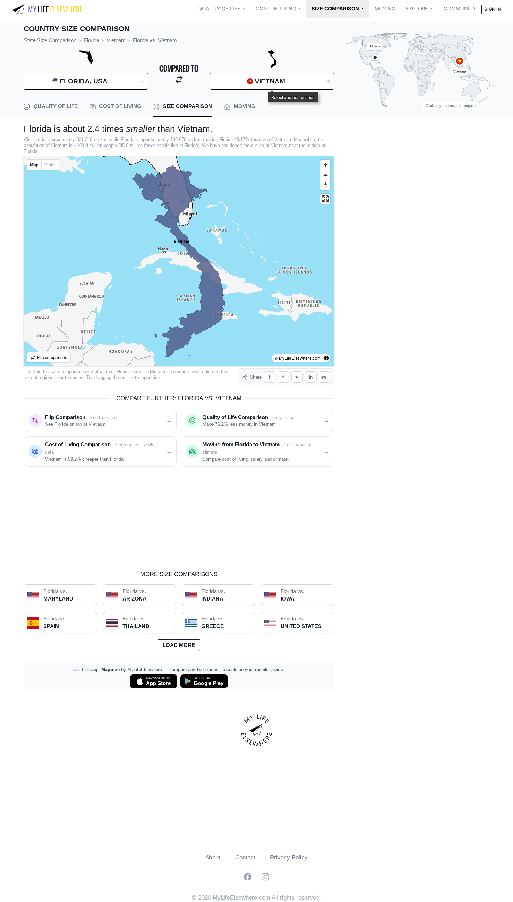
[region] (179, 261)
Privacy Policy (289, 857)
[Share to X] (283, 377)
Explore (417, 9)
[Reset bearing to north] (325, 185)
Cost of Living (276, 9)
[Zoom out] (325, 175)
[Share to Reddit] (324, 377)
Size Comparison (335, 9)
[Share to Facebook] (269, 377)
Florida (123, 371)
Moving (384, 9)
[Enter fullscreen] (325, 199)
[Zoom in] (325, 165)
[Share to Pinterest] (297, 377)
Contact (245, 857)
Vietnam (98, 371)
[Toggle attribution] (326, 358)
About (212, 857)
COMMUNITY (460, 9)
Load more (179, 645)
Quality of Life (219, 9)
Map (34, 165)
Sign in (492, 9)
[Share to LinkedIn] (311, 377)
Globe (50, 164)
